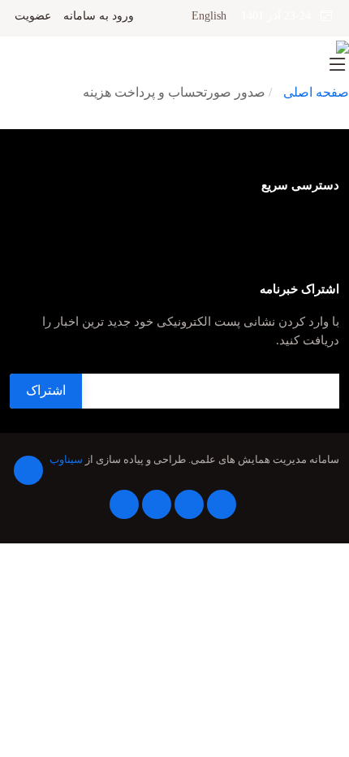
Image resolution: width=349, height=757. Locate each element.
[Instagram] (156, 504)
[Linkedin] (189, 504)
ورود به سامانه (98, 16)
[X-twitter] (221, 504)
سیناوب (66, 459)
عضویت (33, 16)
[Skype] (124, 504)
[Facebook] (28, 470)
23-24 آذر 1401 (281, 16)
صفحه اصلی (316, 92)
